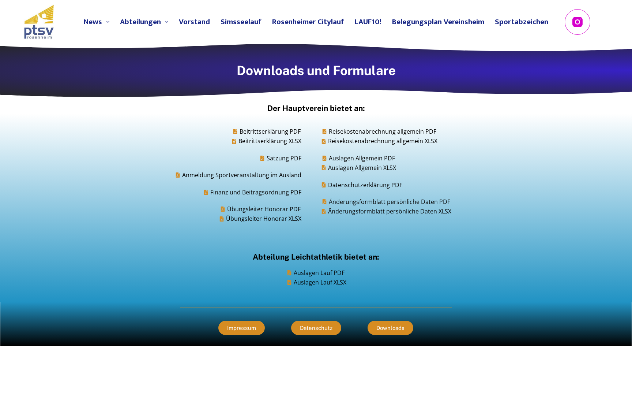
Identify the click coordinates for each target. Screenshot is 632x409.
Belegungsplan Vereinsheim (438, 21)
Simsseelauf (241, 21)
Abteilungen (140, 21)
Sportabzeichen (521, 21)
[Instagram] (577, 22)
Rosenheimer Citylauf (308, 21)
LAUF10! (368, 21)
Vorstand (194, 21)
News (93, 21)
